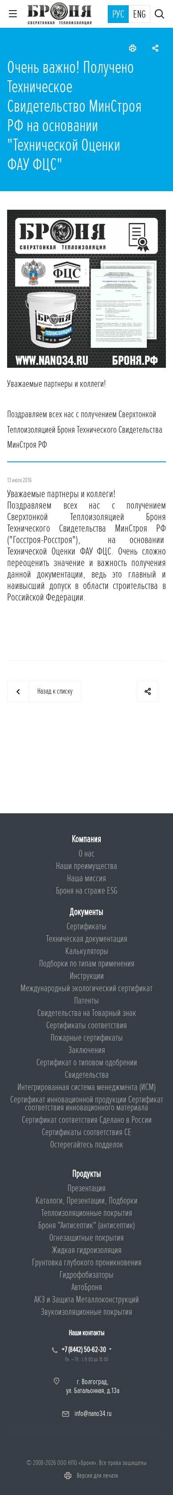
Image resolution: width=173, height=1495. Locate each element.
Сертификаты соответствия (86, 1025)
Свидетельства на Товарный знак (86, 1013)
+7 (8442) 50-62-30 (84, 1349)
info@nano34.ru (93, 1413)
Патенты (86, 1000)
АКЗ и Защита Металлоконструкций (86, 1299)
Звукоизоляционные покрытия (86, 1312)
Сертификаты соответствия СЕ (86, 1132)
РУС (118, 14)
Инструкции (87, 976)
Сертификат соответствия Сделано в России (87, 1119)
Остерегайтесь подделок (86, 1144)
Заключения (86, 1050)
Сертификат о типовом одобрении (86, 1062)
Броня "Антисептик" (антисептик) (86, 1225)
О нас (86, 853)
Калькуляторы (86, 951)
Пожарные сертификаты (87, 1037)
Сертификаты (86, 926)
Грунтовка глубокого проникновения (87, 1262)
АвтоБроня (86, 1287)
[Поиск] (159, 14)
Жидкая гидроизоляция (87, 1250)
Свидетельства (87, 1074)
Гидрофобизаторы (86, 1274)
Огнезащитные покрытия (86, 1237)
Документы (86, 911)
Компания (86, 839)
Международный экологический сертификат (86, 988)
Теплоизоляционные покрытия (86, 1213)
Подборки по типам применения (86, 963)
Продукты (86, 1173)
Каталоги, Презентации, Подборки (86, 1200)
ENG (139, 14)
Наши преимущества (86, 866)
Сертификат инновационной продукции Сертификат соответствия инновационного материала (86, 1103)
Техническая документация (86, 938)
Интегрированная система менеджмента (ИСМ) (86, 1087)
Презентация (86, 1188)
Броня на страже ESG (87, 890)
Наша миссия (86, 878)
